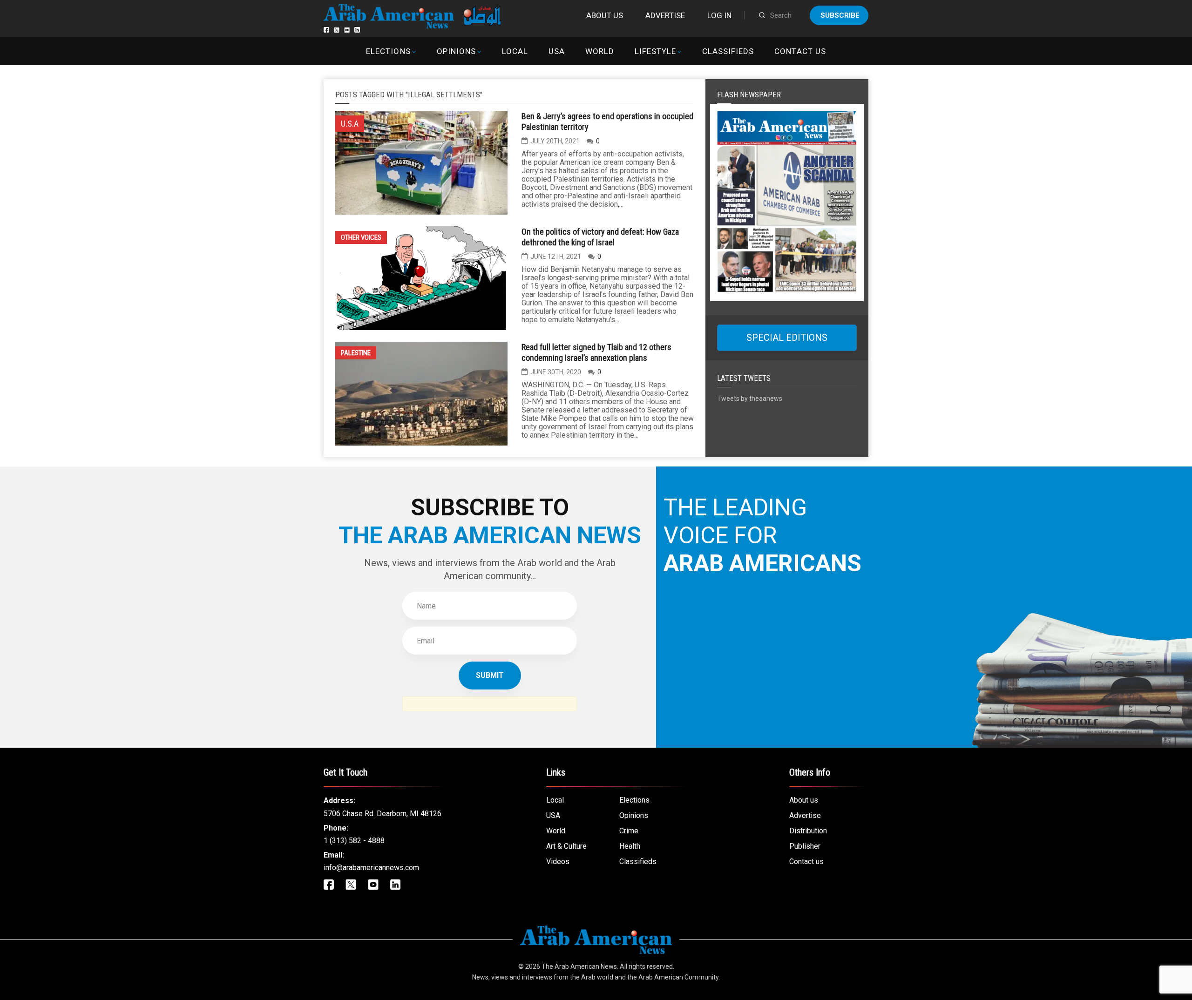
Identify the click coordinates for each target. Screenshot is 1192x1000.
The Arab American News (579, 966)
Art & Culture (566, 846)
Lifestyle (655, 51)
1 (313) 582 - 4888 (354, 840)
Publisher (804, 846)
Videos (557, 861)
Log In (719, 15)
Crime (628, 830)
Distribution (808, 830)
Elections (388, 51)
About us (604, 15)
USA (557, 51)
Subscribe (840, 15)
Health (629, 846)
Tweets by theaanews (749, 398)
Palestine (356, 353)
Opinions (456, 51)
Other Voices (361, 237)
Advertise (665, 15)
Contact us (800, 51)
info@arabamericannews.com (371, 867)
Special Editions (786, 337)
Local (515, 51)
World (599, 51)
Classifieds (728, 51)
